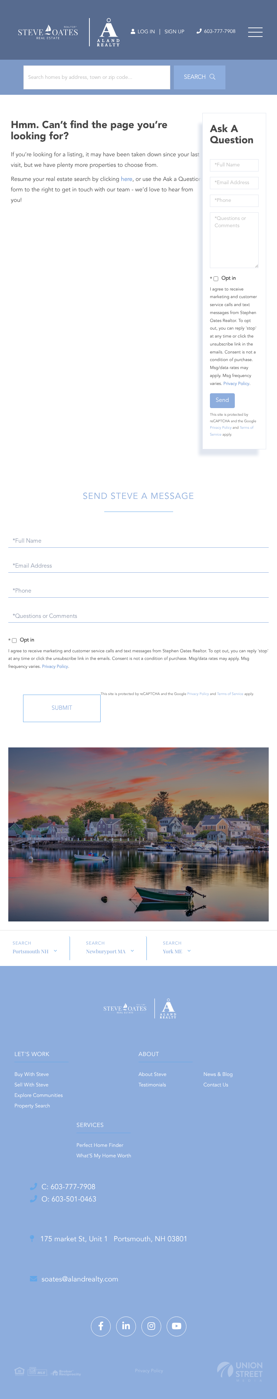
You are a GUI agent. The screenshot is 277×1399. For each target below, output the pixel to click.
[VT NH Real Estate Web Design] (240, 1372)
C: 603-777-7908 (68, 1187)
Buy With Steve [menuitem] (31, 1074)
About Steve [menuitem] (152, 1074)
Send (222, 400)
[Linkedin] (126, 1326)
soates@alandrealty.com (79, 1279)
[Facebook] (101, 1326)
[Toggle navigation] (255, 32)
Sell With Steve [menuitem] (31, 1085)
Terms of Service (230, 694)
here (126, 179)
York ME (172, 951)
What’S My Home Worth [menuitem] (103, 1156)
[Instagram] (151, 1326)
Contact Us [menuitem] (215, 1085)
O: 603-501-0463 (68, 1199)
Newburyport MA (106, 951)
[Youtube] (176, 1326)
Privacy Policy (236, 384)
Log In (145, 32)
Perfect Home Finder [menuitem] (99, 1145)
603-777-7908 (219, 31)
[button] (199, 77)
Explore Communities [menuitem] (38, 1095)
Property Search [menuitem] (32, 1106)
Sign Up (174, 32)
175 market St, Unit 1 (113, 1239)
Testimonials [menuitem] (152, 1085)
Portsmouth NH (31, 951)
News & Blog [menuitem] (218, 1074)
